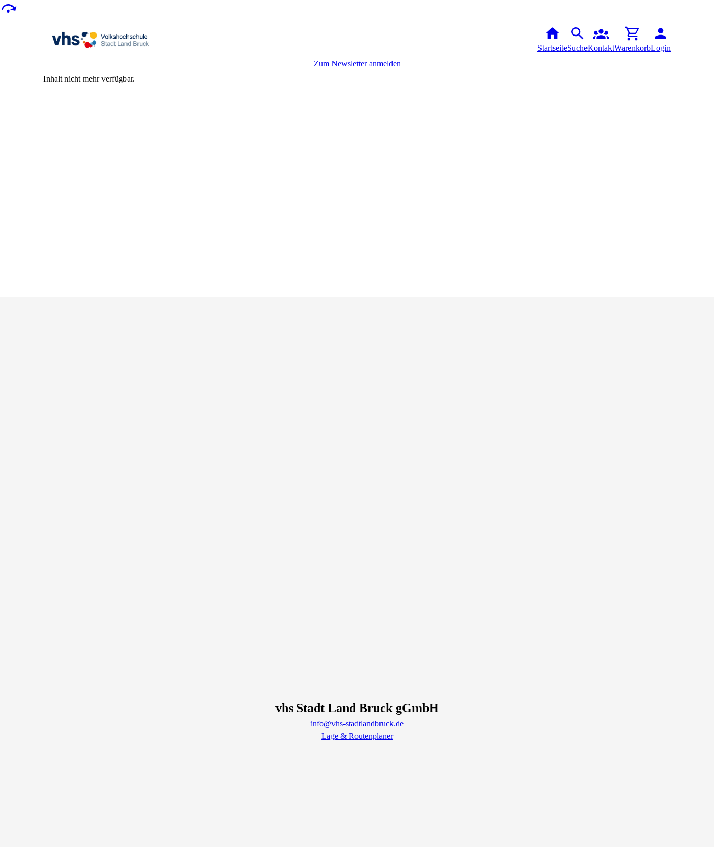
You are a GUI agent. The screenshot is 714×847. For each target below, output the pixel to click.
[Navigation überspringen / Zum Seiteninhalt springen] (8, 7)
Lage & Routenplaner (357, 736)
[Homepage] (132, 40)
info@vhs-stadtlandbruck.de (357, 723)
